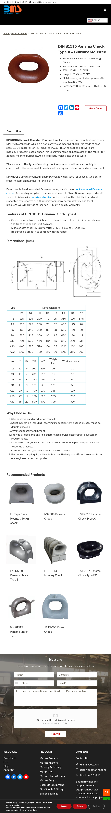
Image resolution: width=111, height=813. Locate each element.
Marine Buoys (48, 780)
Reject (80, 806)
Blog (6, 766)
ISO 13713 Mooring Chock (53, 573)
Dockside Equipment (52, 784)
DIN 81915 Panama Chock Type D (19, 632)
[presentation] (21, 494)
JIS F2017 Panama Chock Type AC (89, 516)
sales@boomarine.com (93, 769)
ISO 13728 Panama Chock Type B (19, 575)
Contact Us (82, 758)
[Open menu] (105, 10)
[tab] (13, 131)
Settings (96, 806)
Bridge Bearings (49, 793)
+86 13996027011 (90, 764)
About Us (8, 770)
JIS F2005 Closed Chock (54, 629)
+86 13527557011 (90, 775)
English (96, 20)
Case (6, 762)
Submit (55, 734)
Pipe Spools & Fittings (52, 789)
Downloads (9, 758)
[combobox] (17, 683)
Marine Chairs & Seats (52, 776)
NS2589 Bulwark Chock (54, 516)
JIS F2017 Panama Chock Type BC (89, 573)
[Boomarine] (12, 9)
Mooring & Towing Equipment (50, 769)
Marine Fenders (49, 758)
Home (6, 33)
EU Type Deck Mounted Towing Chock (20, 518)
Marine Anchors (49, 762)
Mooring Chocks (19, 33)
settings (33, 810)
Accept (64, 806)
